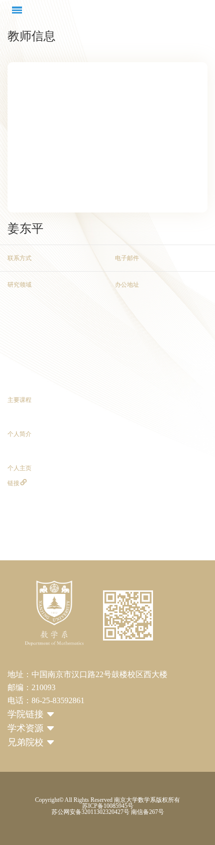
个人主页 (20, 468)
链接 (18, 483)
